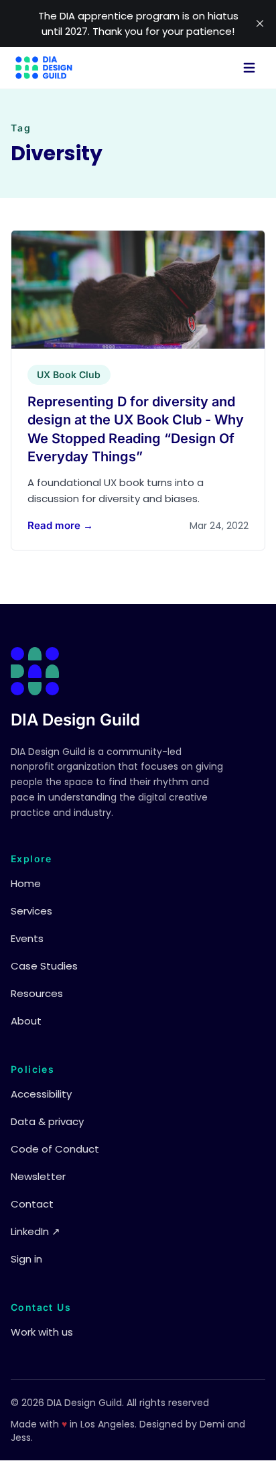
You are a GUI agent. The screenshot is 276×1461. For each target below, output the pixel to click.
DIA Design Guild (75, 719)
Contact (32, 1204)
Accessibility (41, 1094)
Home (26, 883)
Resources (37, 993)
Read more (60, 525)
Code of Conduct (55, 1149)
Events (27, 938)
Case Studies (44, 966)
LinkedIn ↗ (35, 1231)
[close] (260, 23)
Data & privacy (47, 1121)
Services (31, 911)
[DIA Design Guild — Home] (44, 67)
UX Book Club (68, 374)
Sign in (26, 1259)
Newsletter (38, 1176)
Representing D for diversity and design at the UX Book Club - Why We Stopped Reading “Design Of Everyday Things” (135, 429)
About (26, 1021)
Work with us (42, 1332)
